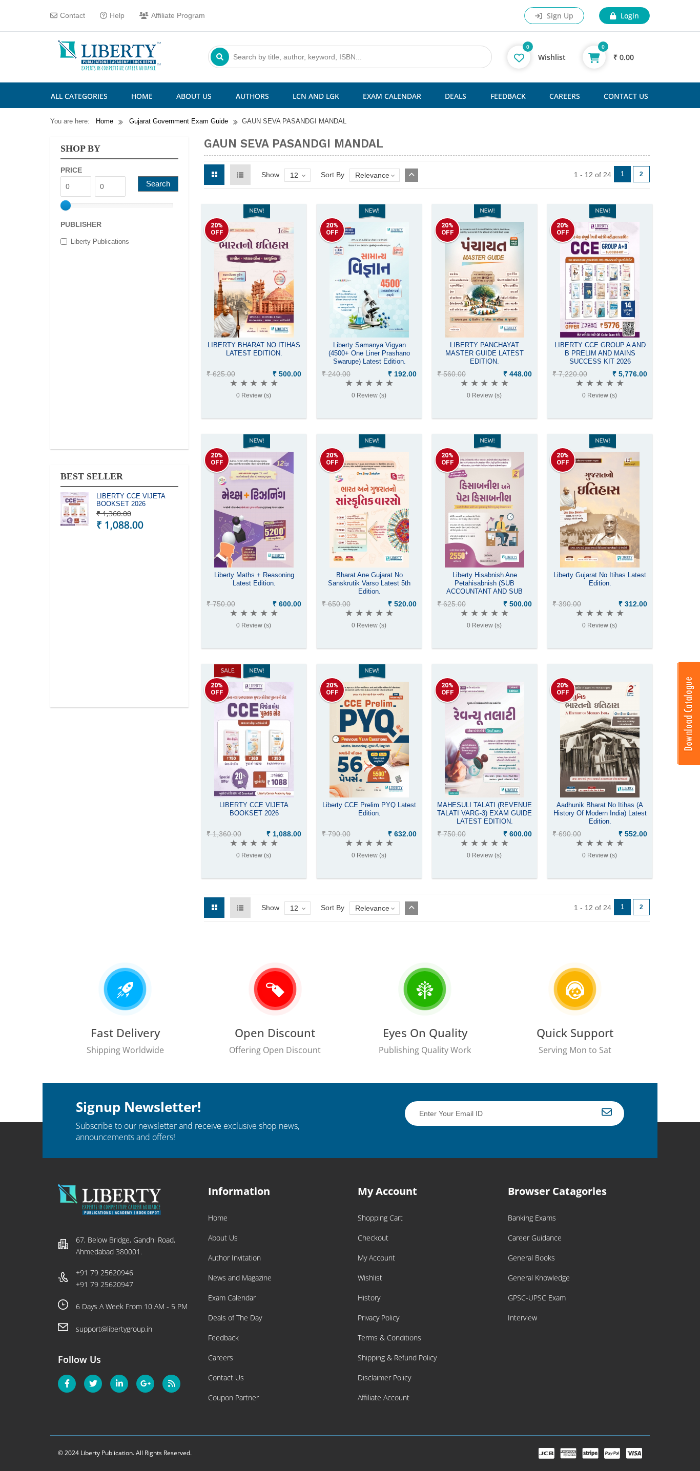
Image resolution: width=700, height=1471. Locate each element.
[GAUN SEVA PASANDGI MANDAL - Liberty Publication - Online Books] (109, 68)
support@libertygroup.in (114, 1329)
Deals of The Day (235, 1317)
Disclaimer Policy (384, 1377)
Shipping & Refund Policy (397, 1357)
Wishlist (370, 1278)
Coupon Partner (233, 1397)
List (240, 174)
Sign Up (559, 15)
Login (629, 15)
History (369, 1297)
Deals (455, 96)
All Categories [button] (79, 96)
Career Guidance (535, 1238)
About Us (194, 96)
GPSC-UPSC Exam (537, 1297)
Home (142, 96)
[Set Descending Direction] (411, 175)
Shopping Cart (380, 1218)
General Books (531, 1258)
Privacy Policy (378, 1317)
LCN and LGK (316, 96)
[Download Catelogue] (688, 763)
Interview (522, 1317)
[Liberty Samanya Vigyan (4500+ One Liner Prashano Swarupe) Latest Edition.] (369, 335)
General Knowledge (539, 1278)
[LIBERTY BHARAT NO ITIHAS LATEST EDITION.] (254, 335)
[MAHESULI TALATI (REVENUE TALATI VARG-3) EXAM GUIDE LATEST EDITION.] (484, 795)
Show (270, 175)
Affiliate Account (383, 1397)
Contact (72, 15)
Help (117, 15)
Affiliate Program (178, 15)
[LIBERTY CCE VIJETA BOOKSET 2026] (254, 795)
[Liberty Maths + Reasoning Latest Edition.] (254, 565)
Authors (252, 96)
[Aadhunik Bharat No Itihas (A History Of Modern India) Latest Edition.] (600, 795)
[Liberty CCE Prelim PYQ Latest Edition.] (369, 795)
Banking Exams (532, 1218)
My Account (376, 1258)
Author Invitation (234, 1258)
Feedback (508, 96)
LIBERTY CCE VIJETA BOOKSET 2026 (130, 500)
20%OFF (217, 228)
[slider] (65, 205)
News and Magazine (240, 1278)
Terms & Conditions (389, 1337)
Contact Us (626, 96)
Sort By (332, 175)
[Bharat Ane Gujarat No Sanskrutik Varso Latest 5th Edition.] (369, 565)
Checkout (373, 1238)
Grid (214, 174)
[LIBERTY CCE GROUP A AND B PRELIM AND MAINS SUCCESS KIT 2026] (600, 335)
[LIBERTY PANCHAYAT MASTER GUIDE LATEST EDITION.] (484, 335)
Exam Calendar (392, 96)
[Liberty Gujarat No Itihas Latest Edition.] (600, 565)
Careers (564, 96)
